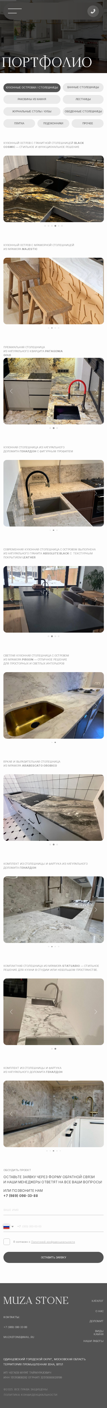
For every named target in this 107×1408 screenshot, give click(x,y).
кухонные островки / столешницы (32, 87)
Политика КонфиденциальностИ (30, 1394)
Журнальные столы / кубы (31, 111)
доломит (97, 1321)
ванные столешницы (83, 87)
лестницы (83, 99)
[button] (93, 11)
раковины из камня (32, 99)
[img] (15, 11)
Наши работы (93, 1341)
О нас (100, 1311)
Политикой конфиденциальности (53, 1241)
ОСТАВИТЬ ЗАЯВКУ (53, 1257)
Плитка (19, 123)
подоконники (53, 123)
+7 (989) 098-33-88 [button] (15, 1327)
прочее (87, 123)
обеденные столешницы (83, 111)
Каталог (98, 1300)
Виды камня (99, 1332)
